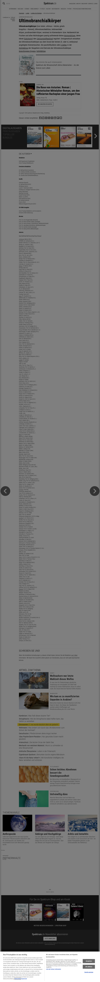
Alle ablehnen (88, 966)
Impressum (24, 978)
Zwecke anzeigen (88, 972)
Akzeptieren (89, 961)
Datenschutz (18, 978)
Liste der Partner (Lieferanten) (53, 969)
